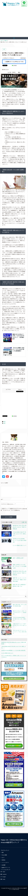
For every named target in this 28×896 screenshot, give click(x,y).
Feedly (3, 879)
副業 (4, 421)
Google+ (4, 876)
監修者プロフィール (6, 867)
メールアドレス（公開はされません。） (8, 504)
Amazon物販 (4, 854)
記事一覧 (24, 522)
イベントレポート (5, 862)
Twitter (3, 871)
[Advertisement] (14, 22)
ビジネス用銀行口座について (7, 653)
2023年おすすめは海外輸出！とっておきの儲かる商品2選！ (13, 650)
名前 (1, 499)
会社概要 (3, 865)
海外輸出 (3, 860)
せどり (3, 857)
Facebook (4, 874)
